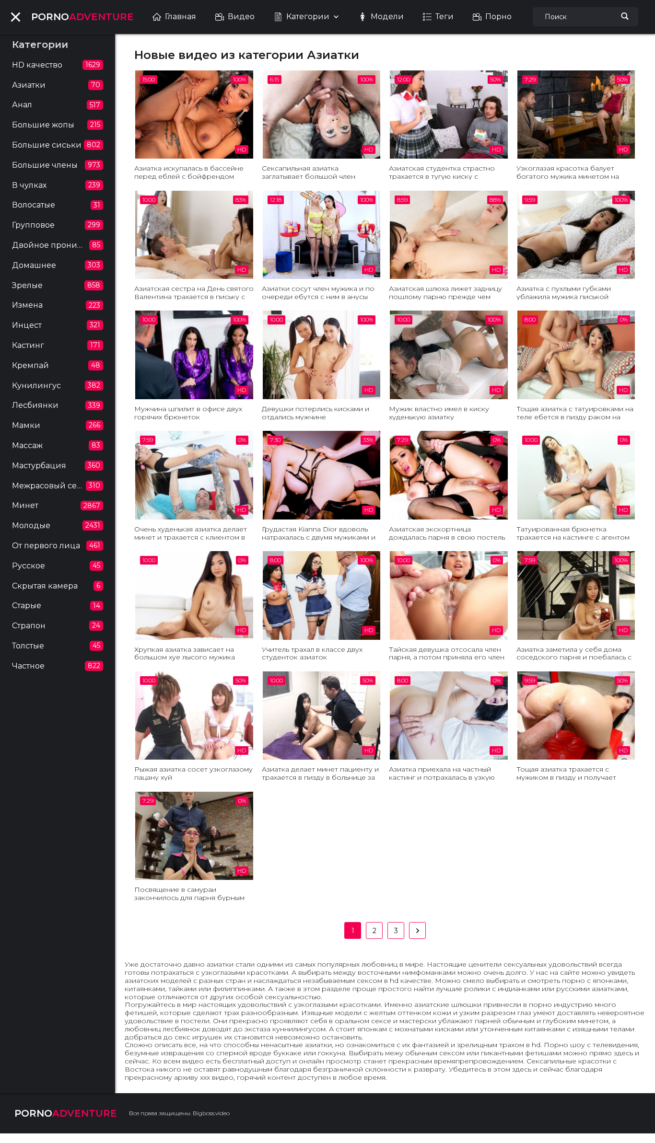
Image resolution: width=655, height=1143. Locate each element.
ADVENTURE (82, 17)
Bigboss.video (211, 1113)
